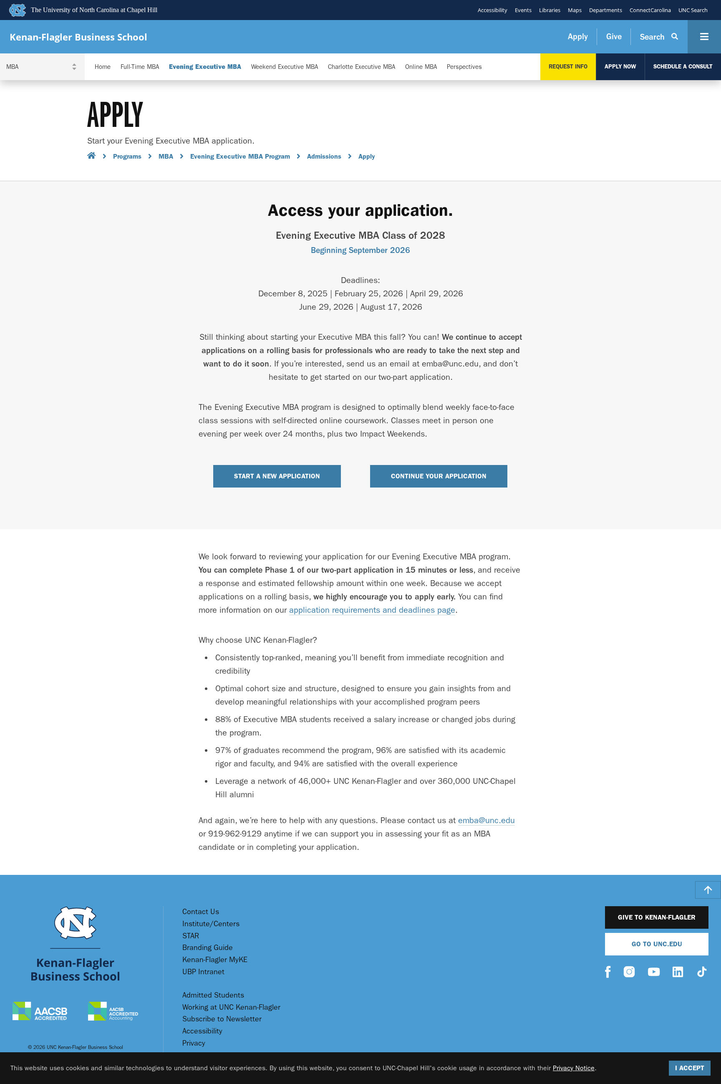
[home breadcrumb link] (91, 157)
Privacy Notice (574, 1068)
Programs (127, 156)
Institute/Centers (210, 924)
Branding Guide (207, 947)
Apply (578, 36)
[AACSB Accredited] (40, 1012)
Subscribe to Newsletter (222, 1019)
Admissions (324, 156)
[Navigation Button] (704, 36)
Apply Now (620, 66)
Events (523, 10)
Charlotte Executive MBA (361, 67)
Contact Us (200, 911)
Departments (605, 10)
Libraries (549, 10)
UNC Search (693, 10)
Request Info (568, 66)
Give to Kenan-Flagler (657, 917)
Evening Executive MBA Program (240, 156)
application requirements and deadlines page (372, 610)
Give (614, 36)
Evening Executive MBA (205, 67)
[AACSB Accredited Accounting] (113, 1012)
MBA (166, 156)
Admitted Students (213, 995)
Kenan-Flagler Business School (78, 37)
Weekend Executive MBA (284, 67)
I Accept (689, 1068)
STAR (190, 936)
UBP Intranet (203, 972)
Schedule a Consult (683, 66)
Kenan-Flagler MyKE (214, 959)
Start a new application (277, 476)
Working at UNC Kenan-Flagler (231, 1007)
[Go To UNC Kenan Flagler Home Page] (75, 943)
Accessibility (492, 10)
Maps (575, 10)
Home (103, 67)
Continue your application (439, 476)
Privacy (193, 1043)
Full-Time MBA (140, 67)
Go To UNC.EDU (657, 944)
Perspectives (464, 67)
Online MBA (421, 67)
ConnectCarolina (650, 10)
